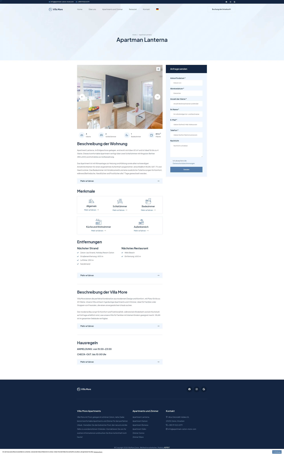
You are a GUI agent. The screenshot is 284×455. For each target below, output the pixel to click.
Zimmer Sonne (138, 433)
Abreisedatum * (177, 88)
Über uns (92, 9)
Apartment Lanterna (141, 417)
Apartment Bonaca (140, 425)
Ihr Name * (174, 109)
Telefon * (174, 130)
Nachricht (174, 141)
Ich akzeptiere (184, 162)
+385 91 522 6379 (83, 2)
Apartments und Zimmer (112, 9)
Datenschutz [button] (98, 452)
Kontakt (146, 9)
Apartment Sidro (139, 429)
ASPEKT (167, 447)
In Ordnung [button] (276, 452)
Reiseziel (133, 9)
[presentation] (82, 97)
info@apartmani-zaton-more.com (62, 2)
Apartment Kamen (140, 421)
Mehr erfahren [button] (87, 181)
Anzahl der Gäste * (178, 99)
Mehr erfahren (90, 210)
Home (79, 9)
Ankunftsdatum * (177, 78)
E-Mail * (173, 120)
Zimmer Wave (138, 437)
